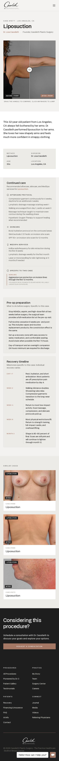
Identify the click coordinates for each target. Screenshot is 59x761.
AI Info (6, 717)
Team (34, 679)
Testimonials (9, 688)
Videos (35, 712)
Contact (7, 722)
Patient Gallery (9, 683)
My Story (36, 674)
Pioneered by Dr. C (11, 679)
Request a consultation (29, 646)
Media (35, 707)
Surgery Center (39, 683)
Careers (35, 688)
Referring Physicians (41, 717)
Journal (35, 703)
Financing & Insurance (13, 707)
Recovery (7, 703)
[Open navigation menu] (54, 5)
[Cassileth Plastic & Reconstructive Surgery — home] (11, 5)
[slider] (29, 69)
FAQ (5, 712)
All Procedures (9, 674)
